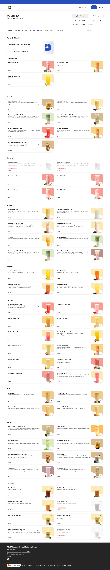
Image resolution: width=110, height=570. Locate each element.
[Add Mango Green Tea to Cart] (51, 325)
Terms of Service (27, 565)
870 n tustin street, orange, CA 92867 (18, 552)
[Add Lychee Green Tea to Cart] (51, 339)
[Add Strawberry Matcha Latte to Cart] (51, 122)
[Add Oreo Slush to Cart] (101, 461)
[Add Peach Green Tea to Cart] (51, 69)
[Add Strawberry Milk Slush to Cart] (51, 380)
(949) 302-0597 (11, 550)
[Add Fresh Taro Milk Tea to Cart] (101, 258)
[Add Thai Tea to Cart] (51, 244)
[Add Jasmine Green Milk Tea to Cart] (101, 217)
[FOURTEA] (9, 7)
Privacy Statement (39, 565)
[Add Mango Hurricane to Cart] (101, 69)
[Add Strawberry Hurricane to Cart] (101, 367)
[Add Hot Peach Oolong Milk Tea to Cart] (51, 536)
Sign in (101, 7)
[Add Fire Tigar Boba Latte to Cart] (51, 108)
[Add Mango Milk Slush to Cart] (51, 367)
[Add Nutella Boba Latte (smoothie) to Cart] (51, 149)
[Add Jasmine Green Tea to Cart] (51, 83)
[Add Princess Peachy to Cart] (51, 197)
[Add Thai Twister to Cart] (101, 434)
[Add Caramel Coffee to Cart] (51, 414)
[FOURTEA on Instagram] (8, 559)
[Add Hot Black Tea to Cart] (51, 495)
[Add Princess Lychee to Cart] (101, 380)
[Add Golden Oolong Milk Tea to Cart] (51, 230)
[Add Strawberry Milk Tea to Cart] (101, 311)
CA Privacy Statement (53, 565)
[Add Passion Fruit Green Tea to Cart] (101, 339)
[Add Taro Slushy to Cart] (51, 475)
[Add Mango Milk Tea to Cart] (101, 325)
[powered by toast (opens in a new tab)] (14, 565)
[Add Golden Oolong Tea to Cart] (51, 292)
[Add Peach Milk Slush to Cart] (101, 197)
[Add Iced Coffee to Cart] (51, 400)
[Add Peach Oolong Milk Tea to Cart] (101, 230)
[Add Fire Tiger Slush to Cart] (101, 475)
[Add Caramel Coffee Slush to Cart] (101, 414)
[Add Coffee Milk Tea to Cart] (101, 400)
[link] (10, 30)
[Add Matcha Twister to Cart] (51, 448)
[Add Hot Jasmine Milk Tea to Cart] (101, 522)
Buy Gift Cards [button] (83, 7)
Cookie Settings (67, 565)
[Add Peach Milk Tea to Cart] (101, 183)
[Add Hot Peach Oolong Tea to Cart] (51, 509)
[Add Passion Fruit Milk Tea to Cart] (51, 353)
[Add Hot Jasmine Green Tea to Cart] (101, 495)
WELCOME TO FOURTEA (52, 2)
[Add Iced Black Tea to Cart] (101, 278)
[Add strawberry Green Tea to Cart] (51, 136)
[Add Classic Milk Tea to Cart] (101, 108)
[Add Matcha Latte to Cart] (101, 244)
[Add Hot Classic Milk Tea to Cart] (51, 522)
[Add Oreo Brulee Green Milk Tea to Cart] (101, 122)
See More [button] (62, 2)
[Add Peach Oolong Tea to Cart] (101, 292)
